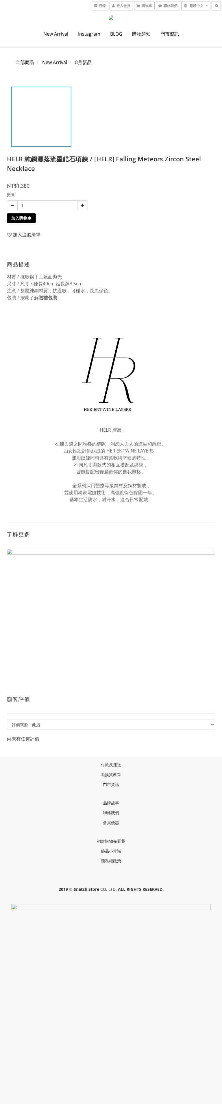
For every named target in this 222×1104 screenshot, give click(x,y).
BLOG (116, 34)
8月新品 (83, 62)
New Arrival (55, 34)
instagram (89, 34)
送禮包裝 (48, 297)
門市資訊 (169, 34)
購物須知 (141, 34)
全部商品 (25, 62)
